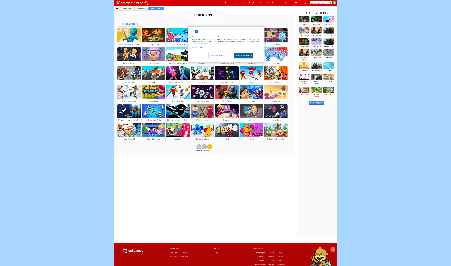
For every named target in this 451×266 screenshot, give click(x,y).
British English (260, 253)
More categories (316, 102)
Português (281, 253)
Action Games (141, 9)
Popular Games (127, 9)
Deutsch (260, 257)
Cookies (184, 253)
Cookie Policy (197, 47)
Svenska (281, 261)
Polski (272, 261)
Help (217, 253)
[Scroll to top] (332, 249)
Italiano (272, 253)
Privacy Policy (174, 257)
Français (271, 257)
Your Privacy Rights (217, 55)
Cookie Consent (184, 257)
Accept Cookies (244, 56)
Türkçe (281, 257)
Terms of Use (174, 253)
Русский (260, 261)
